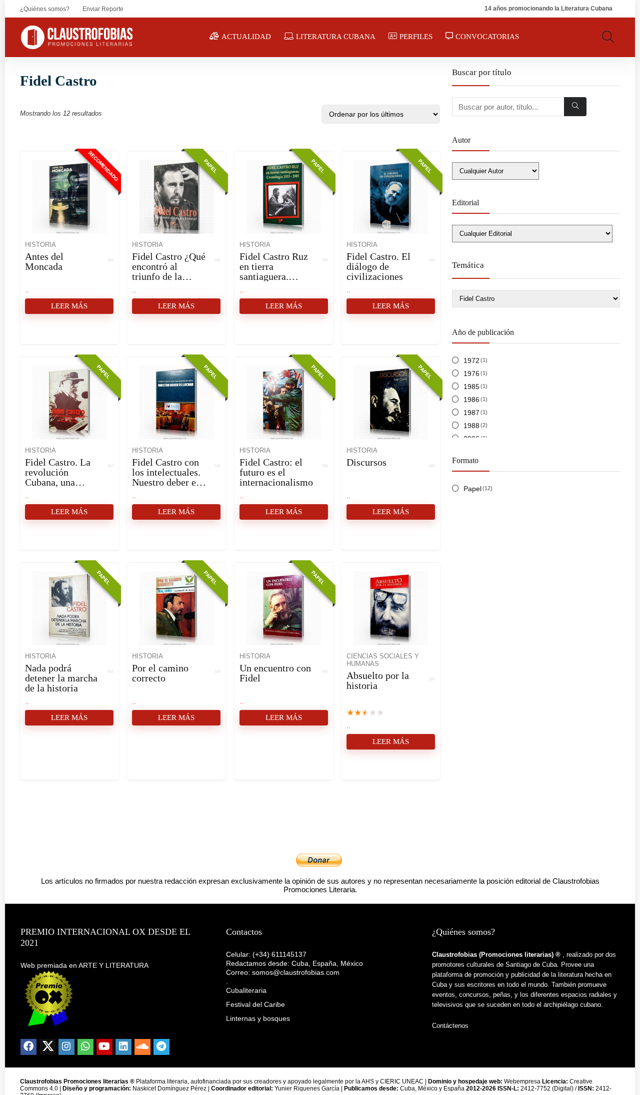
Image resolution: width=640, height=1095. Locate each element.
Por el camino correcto (160, 672)
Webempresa (522, 1081)
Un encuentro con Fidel (275, 672)
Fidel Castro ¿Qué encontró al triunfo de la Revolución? (169, 271)
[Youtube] (104, 1047)
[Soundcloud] (142, 1047)
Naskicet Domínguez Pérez (169, 1088)
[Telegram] (162, 1047)
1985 (472, 387)
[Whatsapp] (86, 1047)
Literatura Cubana (336, 37)
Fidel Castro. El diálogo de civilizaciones (378, 266)
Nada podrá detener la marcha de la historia (61, 677)
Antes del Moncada (44, 261)
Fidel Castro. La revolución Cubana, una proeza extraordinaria (57, 482)
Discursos (366, 462)
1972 (472, 360)
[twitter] (48, 1047)
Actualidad (246, 37)
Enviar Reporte (103, 9)
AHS (368, 1081)
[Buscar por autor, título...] (575, 106)
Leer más (69, 306)
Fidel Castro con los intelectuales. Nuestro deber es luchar (166, 477)
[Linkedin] (124, 1047)
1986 (472, 400)
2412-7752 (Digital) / (538, 1088)
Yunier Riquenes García (307, 1088)
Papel (473, 489)
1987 (472, 413)
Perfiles (416, 37)
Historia (40, 244)
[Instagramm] (66, 1047)
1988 (472, 426)
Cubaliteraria (246, 990)
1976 (472, 374)
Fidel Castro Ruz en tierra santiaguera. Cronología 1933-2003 (275, 276)
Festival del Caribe (255, 1004)
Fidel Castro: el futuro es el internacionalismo (276, 472)
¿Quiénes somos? (45, 9)
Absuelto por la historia (377, 680)
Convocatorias (487, 37)
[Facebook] (28, 1047)
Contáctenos (450, 1025)
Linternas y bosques (258, 1018)
